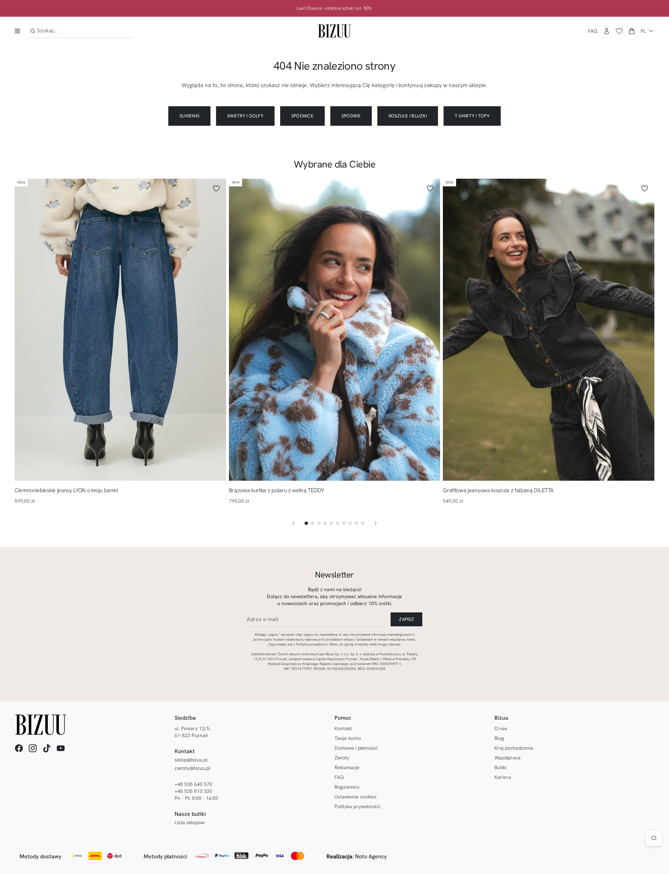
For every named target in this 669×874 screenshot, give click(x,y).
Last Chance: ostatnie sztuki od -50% (334, 8)
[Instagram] (33, 748)
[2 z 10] (312, 523)
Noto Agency (371, 856)
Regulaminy (347, 787)
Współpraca (507, 758)
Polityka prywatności (357, 806)
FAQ (593, 31)
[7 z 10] (344, 523)
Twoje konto (347, 738)
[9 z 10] (356, 523)
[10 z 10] (362, 523)
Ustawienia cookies (355, 797)
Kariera (502, 777)
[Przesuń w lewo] (293, 523)
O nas (500, 728)
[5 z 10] (331, 523)
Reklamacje (347, 767)
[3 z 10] (319, 523)
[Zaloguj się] (607, 31)
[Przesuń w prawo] (375, 523)
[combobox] (81, 31)
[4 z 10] (325, 523)
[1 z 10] (306, 523)
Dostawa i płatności (356, 748)
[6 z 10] (337, 523)
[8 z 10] (350, 523)
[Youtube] (60, 748)
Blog (499, 738)
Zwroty (341, 758)
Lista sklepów (190, 822)
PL (643, 31)
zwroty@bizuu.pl (192, 768)
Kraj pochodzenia (513, 748)
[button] (632, 31)
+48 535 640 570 (193, 784)
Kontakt (343, 728)
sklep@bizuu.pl (191, 760)
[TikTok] (47, 748)
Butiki (500, 767)
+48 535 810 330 (193, 791)
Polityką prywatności (312, 644)
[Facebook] (19, 748)
